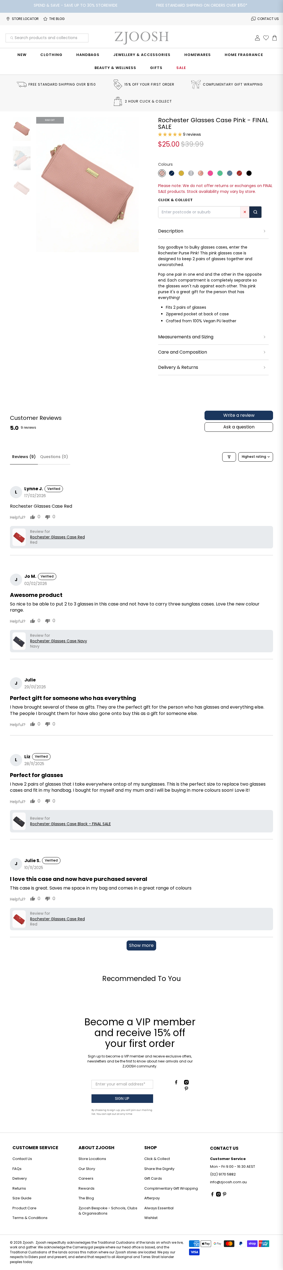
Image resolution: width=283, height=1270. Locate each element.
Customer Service (35, 1147)
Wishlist (151, 1217)
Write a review (239, 415)
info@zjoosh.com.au (228, 1182)
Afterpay (152, 1198)
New (22, 54)
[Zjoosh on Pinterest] (186, 1089)
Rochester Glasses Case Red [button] (57, 537)
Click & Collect (157, 1158)
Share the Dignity (159, 1168)
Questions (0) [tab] (54, 456)
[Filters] (229, 457)
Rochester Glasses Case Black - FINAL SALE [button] (70, 824)
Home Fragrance (244, 54)
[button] (170, 134)
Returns (19, 1188)
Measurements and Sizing (185, 337)
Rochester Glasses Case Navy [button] (58, 641)
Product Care (24, 1208)
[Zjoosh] (141, 38)
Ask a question (239, 427)
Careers (85, 1178)
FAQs (17, 1168)
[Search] (255, 212)
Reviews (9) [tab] (24, 456)
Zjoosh (28, 1242)
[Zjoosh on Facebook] (176, 1083)
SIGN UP (122, 1098)
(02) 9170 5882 (223, 1174)
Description (170, 231)
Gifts (156, 67)
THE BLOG (57, 18)
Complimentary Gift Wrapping (171, 1188)
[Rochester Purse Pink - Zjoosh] (87, 184)
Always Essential (159, 1208)
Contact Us (22, 1158)
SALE (181, 67)
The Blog (86, 1198)
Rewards (86, 1188)
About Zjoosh (96, 1147)
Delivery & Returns (178, 367)
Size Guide (22, 1198)
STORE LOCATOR (25, 18)
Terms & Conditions (30, 1217)
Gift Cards (153, 1178)
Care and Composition (182, 352)
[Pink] (162, 173)
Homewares (197, 54)
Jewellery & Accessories (142, 54)
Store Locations (92, 1158)
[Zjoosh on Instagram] (186, 1083)
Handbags (87, 54)
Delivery (19, 1178)
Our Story (86, 1168)
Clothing (51, 54)
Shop (150, 1147)
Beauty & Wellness (115, 67)
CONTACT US (268, 18)
